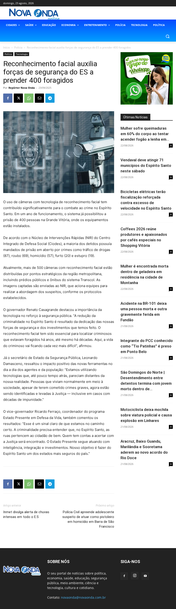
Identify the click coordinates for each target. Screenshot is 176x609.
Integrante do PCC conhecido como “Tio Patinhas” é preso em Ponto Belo (147, 346)
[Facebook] (7, 98)
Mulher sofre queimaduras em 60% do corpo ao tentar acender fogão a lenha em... (145, 134)
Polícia (18, 47)
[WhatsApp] (28, 98)
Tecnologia (22, 54)
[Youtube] (145, 576)
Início (6, 47)
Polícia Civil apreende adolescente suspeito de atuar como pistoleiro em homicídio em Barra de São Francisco (88, 519)
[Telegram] (50, 98)
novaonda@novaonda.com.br (83, 597)
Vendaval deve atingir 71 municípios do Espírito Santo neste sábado (146, 165)
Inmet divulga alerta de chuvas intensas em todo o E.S (26, 514)
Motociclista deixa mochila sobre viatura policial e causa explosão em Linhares (146, 415)
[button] (167, 36)
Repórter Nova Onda (21, 87)
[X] (18, 98)
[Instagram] (134, 575)
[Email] (39, 98)
